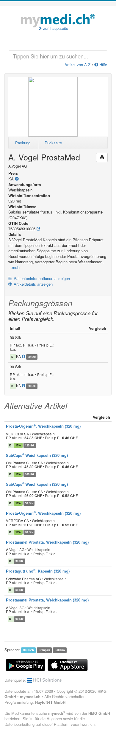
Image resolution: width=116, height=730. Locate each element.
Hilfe (102, 64)
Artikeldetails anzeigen (33, 284)
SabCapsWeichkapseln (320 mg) (37, 455)
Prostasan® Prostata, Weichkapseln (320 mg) (47, 542)
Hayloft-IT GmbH (50, 702)
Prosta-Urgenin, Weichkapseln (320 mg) (43, 426)
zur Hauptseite (55, 28)
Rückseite (53, 143)
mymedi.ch (30, 696)
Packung (22, 143)
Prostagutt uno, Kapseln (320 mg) (38, 571)
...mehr (14, 267)
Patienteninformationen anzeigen (42, 278)
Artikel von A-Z (77, 64)
